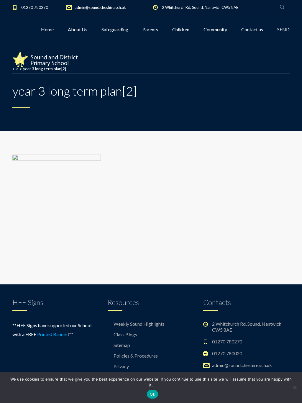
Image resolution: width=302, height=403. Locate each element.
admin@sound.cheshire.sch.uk (100, 7)
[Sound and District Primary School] (47, 59)
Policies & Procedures (136, 355)
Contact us (252, 29)
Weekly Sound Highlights (139, 324)
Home (47, 29)
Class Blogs (125, 334)
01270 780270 (34, 7)
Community (215, 29)
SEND (283, 29)
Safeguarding (114, 29)
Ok (152, 394)
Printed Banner (52, 334)
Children (180, 29)
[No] (295, 387)
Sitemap (122, 345)
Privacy (121, 366)
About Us (77, 29)
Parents (150, 29)
